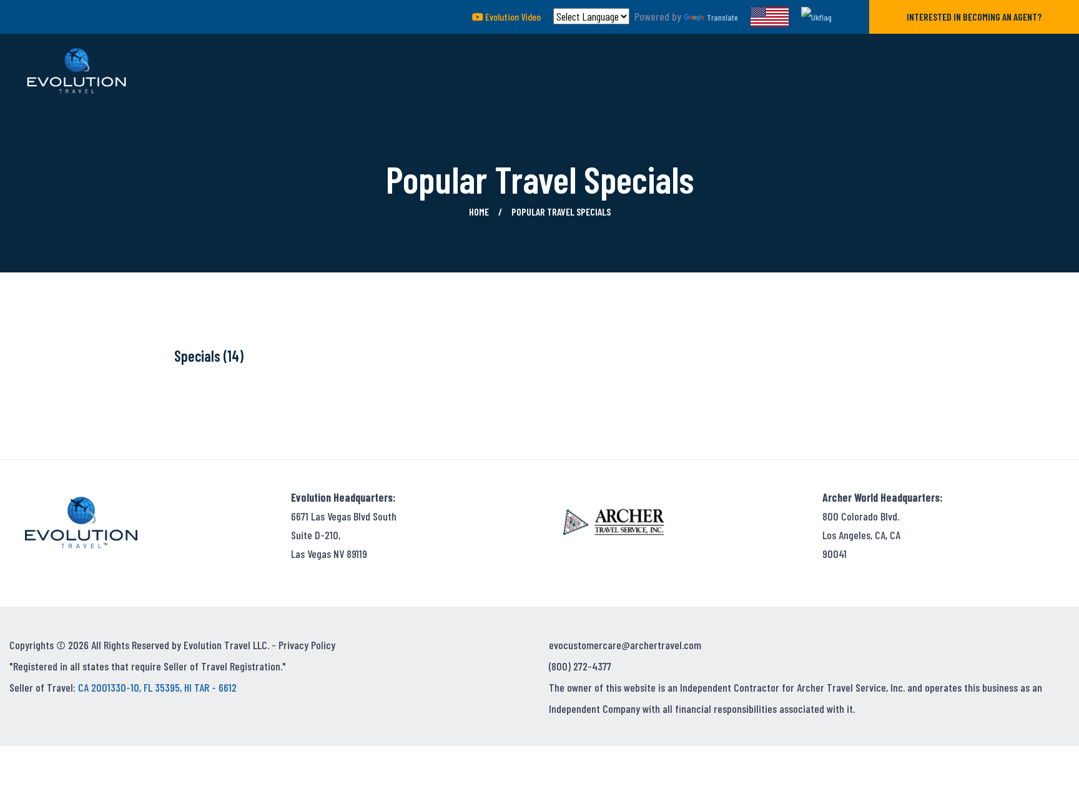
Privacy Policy (306, 645)
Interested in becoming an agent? (974, 16)
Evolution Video (512, 16)
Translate (722, 17)
